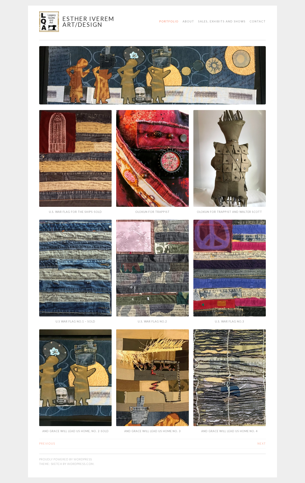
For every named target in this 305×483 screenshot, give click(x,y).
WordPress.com (80, 464)
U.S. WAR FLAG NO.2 (152, 321)
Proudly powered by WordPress (65, 459)
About (188, 21)
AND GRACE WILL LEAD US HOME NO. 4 (229, 431)
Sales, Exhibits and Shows (222, 21)
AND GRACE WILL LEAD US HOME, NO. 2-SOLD (75, 431)
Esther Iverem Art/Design (88, 21)
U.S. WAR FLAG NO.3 (229, 321)
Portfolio (169, 21)
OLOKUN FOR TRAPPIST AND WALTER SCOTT (229, 211)
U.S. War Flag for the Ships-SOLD (75, 211)
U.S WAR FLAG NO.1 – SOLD (75, 321)
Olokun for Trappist (152, 211)
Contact (258, 21)
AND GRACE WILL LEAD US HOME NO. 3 (152, 431)
